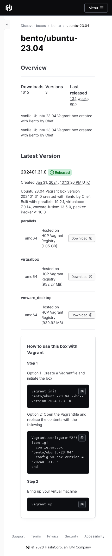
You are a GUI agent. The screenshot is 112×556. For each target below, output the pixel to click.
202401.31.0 (34, 172)
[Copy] (82, 391)
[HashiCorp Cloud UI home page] (9, 8)
